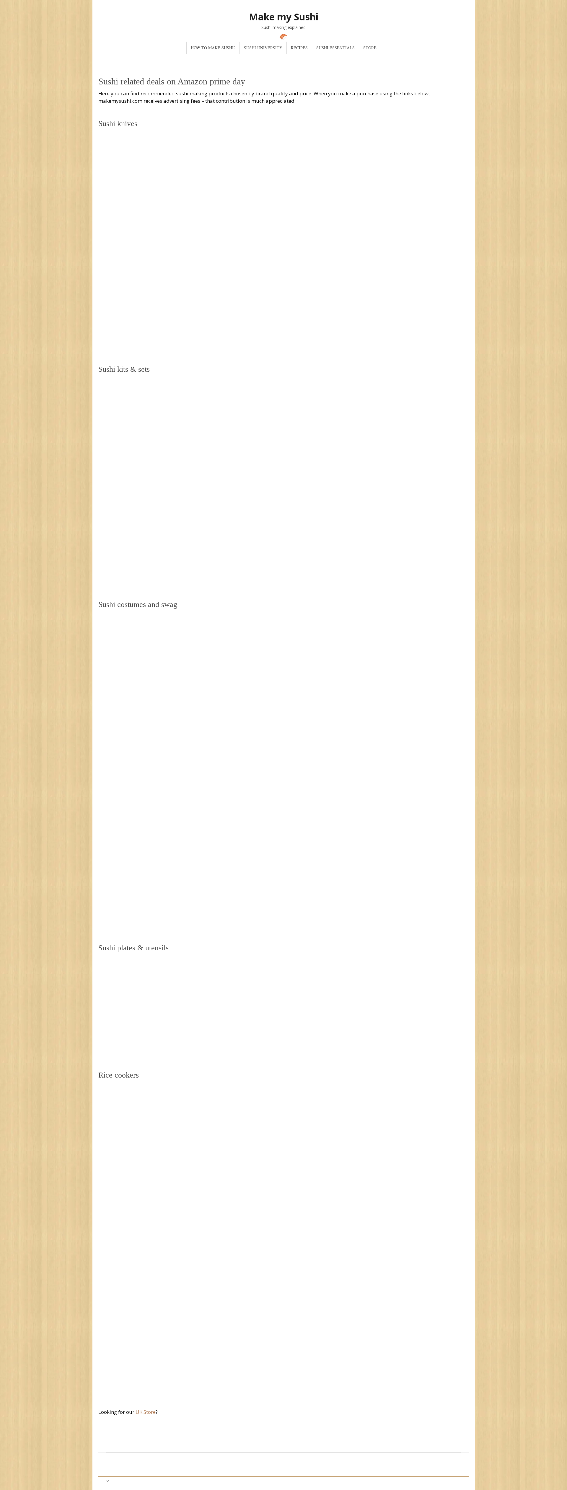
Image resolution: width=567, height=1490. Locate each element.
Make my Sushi (283, 16)
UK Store (146, 1412)
